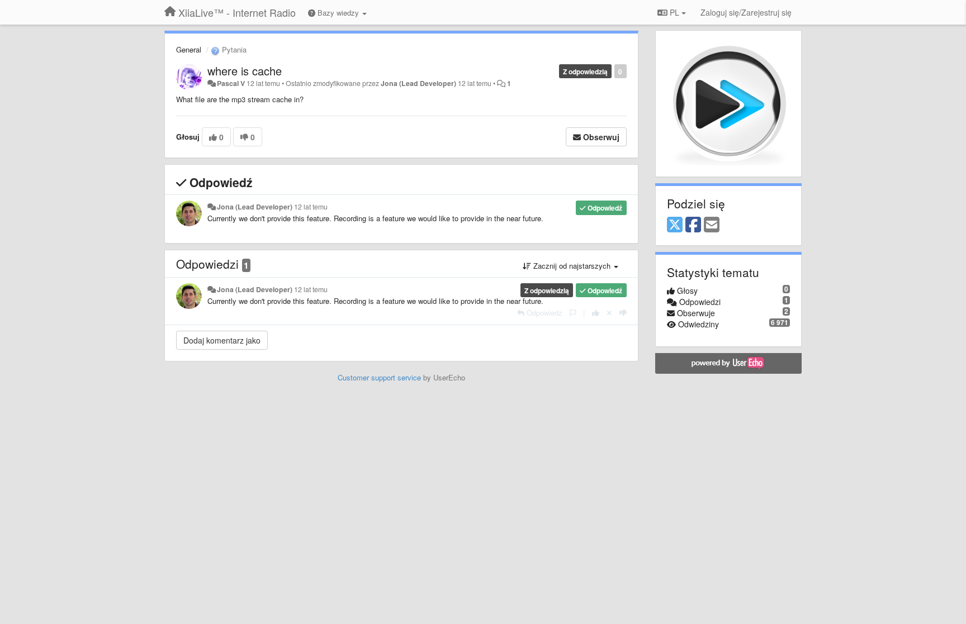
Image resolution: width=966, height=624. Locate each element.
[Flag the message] (573, 312)
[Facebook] (693, 225)
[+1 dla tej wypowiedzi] (595, 312)
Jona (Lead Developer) (418, 83)
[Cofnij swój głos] (609, 312)
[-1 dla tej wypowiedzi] (623, 312)
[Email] (711, 225)
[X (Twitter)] (675, 225)
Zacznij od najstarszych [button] (572, 265)
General (188, 49)
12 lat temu (311, 207)
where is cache (244, 71)
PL (674, 12)
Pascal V (231, 83)
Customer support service (379, 377)
